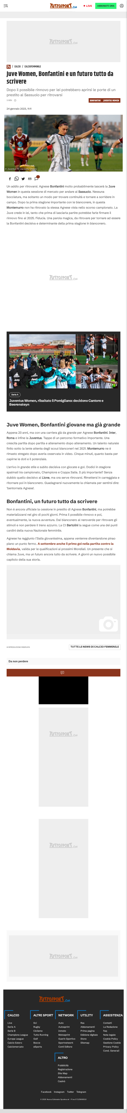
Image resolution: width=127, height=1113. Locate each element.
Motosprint (64, 1034)
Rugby (36, 1026)
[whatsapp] (16, 179)
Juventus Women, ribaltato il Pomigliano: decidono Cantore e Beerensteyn (56, 402)
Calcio (17, 67)
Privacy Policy (111, 1046)
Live (89, 6)
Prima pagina (88, 1030)
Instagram (59, 1092)
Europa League (16, 1038)
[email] (29, 179)
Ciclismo (37, 1030)
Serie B (11, 1030)
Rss (82, 1022)
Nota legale (109, 1034)
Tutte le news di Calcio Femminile (94, 646)
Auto (61, 1022)
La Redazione (110, 1026)
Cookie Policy (110, 1038)
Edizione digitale (89, 1034)
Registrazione (65, 1069)
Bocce (36, 1042)
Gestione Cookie (112, 1042)
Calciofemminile (32, 67)
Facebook (46, 1092)
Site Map (62, 1073)
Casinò (61, 1081)
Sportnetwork (65, 1042)
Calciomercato (15, 1046)
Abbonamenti (88, 1026)
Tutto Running (40, 1034)
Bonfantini (95, 100)
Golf (35, 1038)
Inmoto (62, 1030)
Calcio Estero (15, 1042)
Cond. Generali (111, 1050)
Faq (105, 1030)
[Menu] (5, 5)
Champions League (18, 1034)
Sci (35, 1022)
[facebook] (10, 179)
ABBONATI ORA (105, 6)
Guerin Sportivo (66, 1038)
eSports (37, 1046)
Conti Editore (65, 1046)
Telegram (81, 1092)
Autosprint (64, 1026)
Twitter (70, 1092)
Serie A (12, 1026)
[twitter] (23, 179)
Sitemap (85, 1042)
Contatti (107, 1022)
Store (83, 1038)
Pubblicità (63, 1065)
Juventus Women (111, 100)
